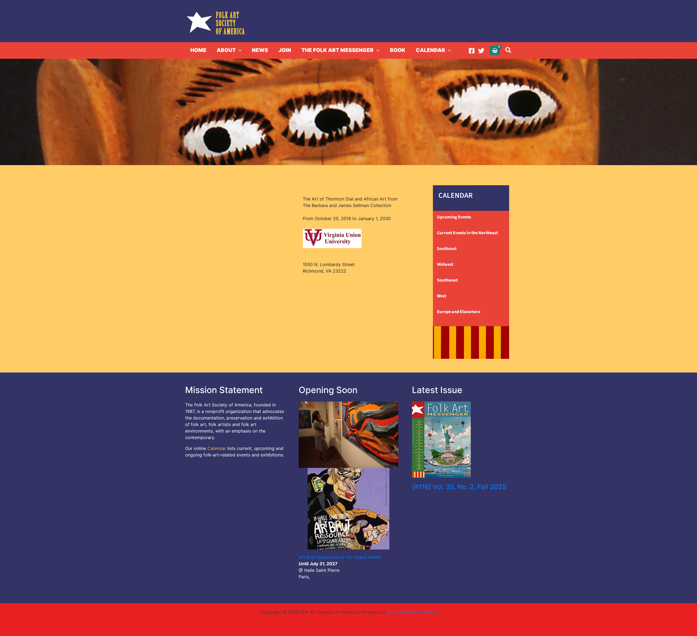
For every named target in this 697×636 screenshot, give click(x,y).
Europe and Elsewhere (458, 312)
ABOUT (226, 50)
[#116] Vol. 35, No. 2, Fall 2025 (459, 487)
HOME (198, 50)
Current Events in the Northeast (467, 233)
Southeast (447, 249)
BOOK (397, 50)
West (441, 296)
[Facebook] (472, 51)
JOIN (285, 50)
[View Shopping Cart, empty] (495, 50)
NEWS (260, 50)
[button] (238, 50)
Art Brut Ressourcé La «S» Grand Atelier (340, 557)
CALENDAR (430, 50)
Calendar (216, 448)
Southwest (447, 280)
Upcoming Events (454, 217)
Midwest (445, 264)
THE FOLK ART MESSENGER (337, 50)
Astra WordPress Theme (412, 612)
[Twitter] (481, 51)
